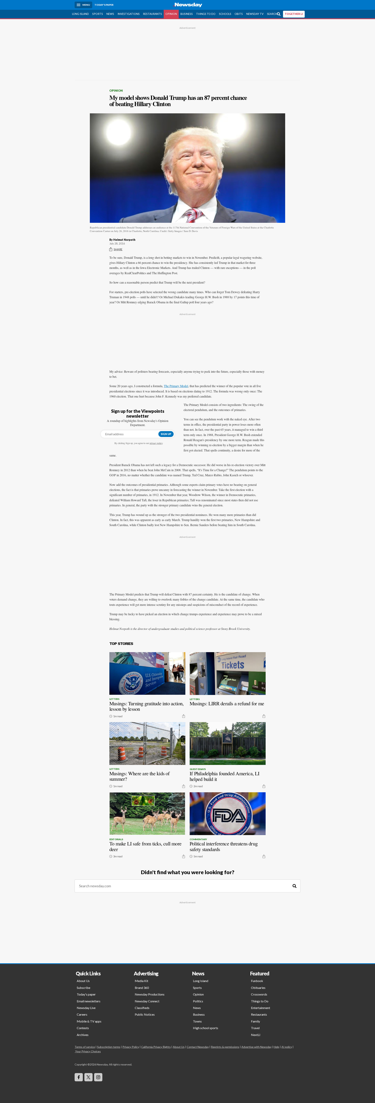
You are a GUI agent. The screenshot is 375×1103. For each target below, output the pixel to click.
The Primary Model (176, 386)
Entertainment (260, 1008)
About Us (83, 981)
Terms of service (85, 1046)
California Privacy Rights (156, 1046)
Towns (197, 1021)
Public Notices (145, 1014)
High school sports (205, 1028)
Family (255, 1021)
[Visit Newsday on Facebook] (79, 1077)
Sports (97, 13)
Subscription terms (108, 1046)
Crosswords (259, 994)
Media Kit (141, 981)
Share (118, 249)
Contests (83, 1028)
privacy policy (156, 443)
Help (276, 1046)
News (110, 13)
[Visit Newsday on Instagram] (98, 1077)
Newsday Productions (149, 994)
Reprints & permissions (225, 1046)
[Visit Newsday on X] (88, 1077)
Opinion (171, 13)
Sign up (166, 434)
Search (272, 13)
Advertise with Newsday (256, 1046)
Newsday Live (86, 1008)
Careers (82, 1014)
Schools (225, 13)
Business (186, 13)
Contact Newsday (198, 1046)
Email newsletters (88, 1001)
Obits (239, 13)
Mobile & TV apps (89, 1021)
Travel (255, 1028)
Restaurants (152, 13)
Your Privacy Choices (88, 1051)
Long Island (80, 13)
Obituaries (258, 987)
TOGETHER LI (294, 13)
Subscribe (83, 987)
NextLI (255, 1035)
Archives (82, 1035)
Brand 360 (142, 987)
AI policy (286, 1046)
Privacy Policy (130, 1046)
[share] (184, 716)
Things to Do (205, 13)
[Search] (294, 886)
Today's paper (86, 994)
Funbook (257, 981)
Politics (198, 1001)
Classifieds (142, 1008)
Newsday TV (254, 13)
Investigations (129, 13)
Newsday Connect (147, 1001)
